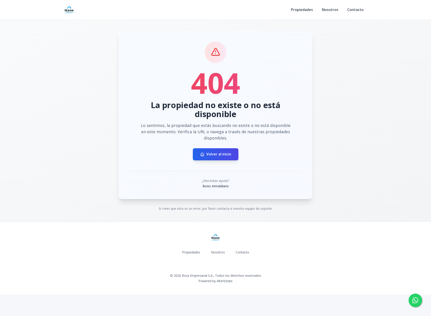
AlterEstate (225, 281)
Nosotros (330, 9)
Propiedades (302, 9)
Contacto (355, 9)
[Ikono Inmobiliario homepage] (69, 9)
